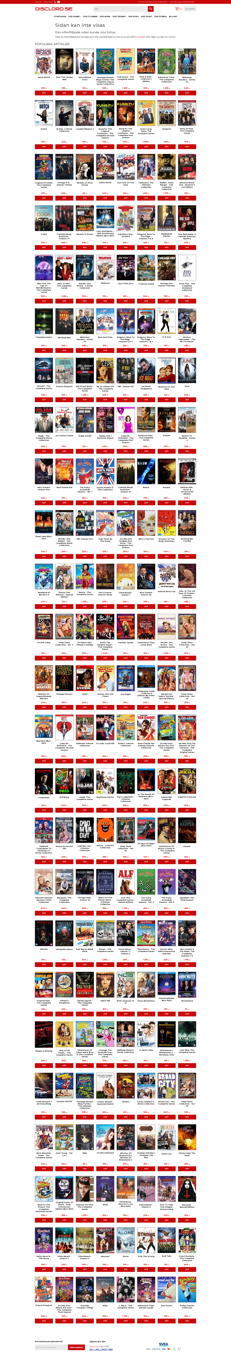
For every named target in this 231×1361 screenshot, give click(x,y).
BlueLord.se (95, 1346)
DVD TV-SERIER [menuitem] (90, 16)
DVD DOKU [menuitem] (133, 16)
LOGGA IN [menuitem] (38, 2)
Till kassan (189, 9)
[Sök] (151, 9)
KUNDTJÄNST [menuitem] (48, 2)
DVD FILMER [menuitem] (74, 16)
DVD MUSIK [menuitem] (105, 16)
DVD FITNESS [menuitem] (160, 16)
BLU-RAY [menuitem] (173, 16)
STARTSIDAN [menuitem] (60, 16)
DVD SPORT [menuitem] (146, 16)
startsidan (140, 37)
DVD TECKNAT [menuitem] (119, 16)
